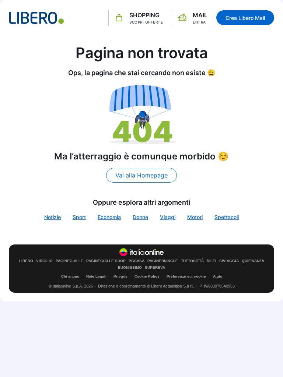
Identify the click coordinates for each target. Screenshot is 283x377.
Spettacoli (226, 217)
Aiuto (217, 276)
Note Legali (96, 276)
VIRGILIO (44, 261)
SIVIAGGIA (229, 261)
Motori (195, 217)
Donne (140, 217)
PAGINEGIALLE (69, 261)
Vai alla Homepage (141, 175)
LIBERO (26, 261)
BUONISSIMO (130, 267)
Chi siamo (70, 276)
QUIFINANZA (253, 261)
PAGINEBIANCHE (162, 261)
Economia (109, 217)
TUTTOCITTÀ (192, 261)
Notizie (52, 217)
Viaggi (167, 217)
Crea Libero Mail (245, 18)
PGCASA (136, 261)
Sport (79, 217)
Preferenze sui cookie (186, 276)
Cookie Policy (147, 276)
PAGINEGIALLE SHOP (106, 261)
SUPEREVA (155, 267)
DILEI (211, 261)
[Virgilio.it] (36, 18)
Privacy (120, 276)
